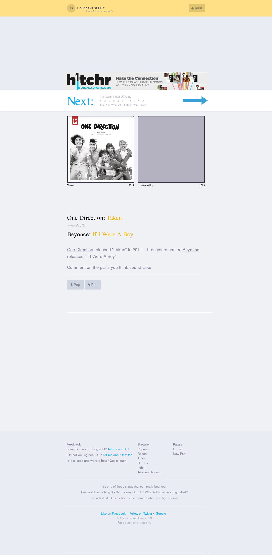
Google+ (162, 513)
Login (177, 449)
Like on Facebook (113, 513)
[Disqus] (136, 374)
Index (141, 467)
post (198, 7)
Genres (143, 463)
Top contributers (149, 472)
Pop (76, 284)
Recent (143, 453)
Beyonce (191, 249)
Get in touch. (118, 460)
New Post (179, 453)
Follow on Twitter (140, 513)
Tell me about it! (118, 449)
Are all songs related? (99, 11)
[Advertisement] (136, 44)
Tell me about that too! (118, 454)
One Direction (80, 249)
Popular (143, 449)
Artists (142, 458)
